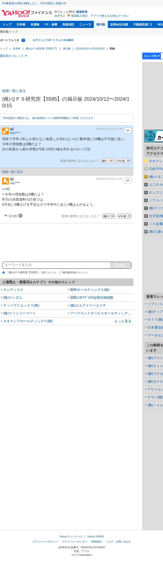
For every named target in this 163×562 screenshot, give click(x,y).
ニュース (85, 24)
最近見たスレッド (12, 55)
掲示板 (100, 24)
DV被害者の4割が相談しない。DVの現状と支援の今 (34, 3)
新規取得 (81, 11)
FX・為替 (51, 24)
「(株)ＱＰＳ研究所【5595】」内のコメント (31, 272)
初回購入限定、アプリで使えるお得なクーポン (100, 15)
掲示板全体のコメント (75, 272)
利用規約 (96, 541)
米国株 (35, 24)
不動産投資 (140, 24)
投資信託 (68, 24)
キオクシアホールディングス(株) (28, 321)
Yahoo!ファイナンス (71, 536)
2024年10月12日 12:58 (109, 178)
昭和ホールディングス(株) (90, 289)
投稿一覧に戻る (14, 91)
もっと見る (122, 321)
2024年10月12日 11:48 (109, 128)
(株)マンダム (12, 297)
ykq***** (15, 182)
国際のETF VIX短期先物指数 (92, 297)
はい (107, 160)
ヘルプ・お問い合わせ (118, 541)
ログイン (59, 15)
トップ (7, 24)
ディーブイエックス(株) (21, 305)
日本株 (21, 24)
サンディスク (13, 289)
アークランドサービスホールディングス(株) (102, 313)
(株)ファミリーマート (19, 313)
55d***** (15, 132)
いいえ (123, 160)
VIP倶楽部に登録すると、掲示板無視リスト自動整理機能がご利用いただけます (48, 118)
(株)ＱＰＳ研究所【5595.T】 (41, 48)
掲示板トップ (9, 31)
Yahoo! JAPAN (95, 536)
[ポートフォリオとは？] (23, 40)
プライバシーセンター (74, 541)
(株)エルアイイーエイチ (88, 305)
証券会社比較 (119, 24)
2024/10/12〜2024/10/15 (90, 48)
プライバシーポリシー (45, 541)
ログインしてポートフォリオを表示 (53, 40)
